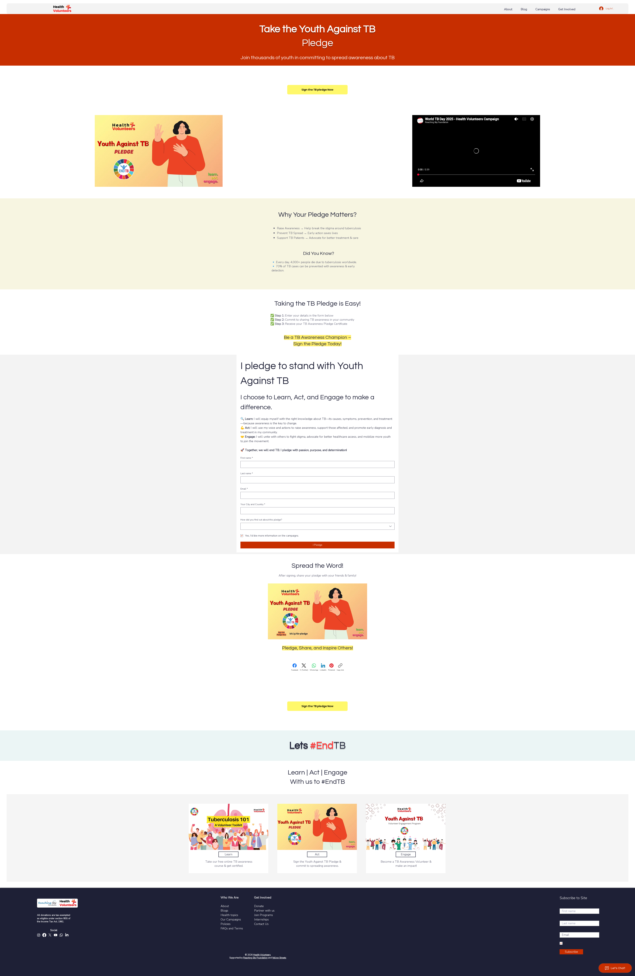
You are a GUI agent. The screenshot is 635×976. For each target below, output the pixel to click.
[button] (568, 7)
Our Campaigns (231, 919)
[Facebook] (44, 935)
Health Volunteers (262, 954)
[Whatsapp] (61, 935)
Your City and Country (252, 504)
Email (244, 488)
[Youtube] (56, 935)
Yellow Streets (279, 957)
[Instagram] (39, 935)
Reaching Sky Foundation (255, 957)
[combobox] (317, 526)
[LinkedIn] (67, 935)
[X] (50, 935)
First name (246, 457)
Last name (246, 473)
